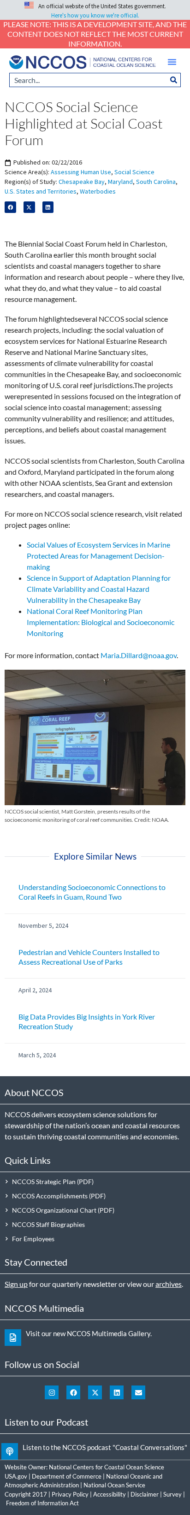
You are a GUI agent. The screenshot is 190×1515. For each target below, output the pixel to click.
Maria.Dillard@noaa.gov (139, 655)
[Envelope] (138, 1392)
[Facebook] (73, 1392)
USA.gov (16, 1476)
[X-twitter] (95, 1392)
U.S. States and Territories (41, 191)
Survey (172, 1494)
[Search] (174, 80)
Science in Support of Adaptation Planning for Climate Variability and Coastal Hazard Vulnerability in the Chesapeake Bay (99, 588)
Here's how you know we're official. (95, 15)
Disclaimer (145, 1494)
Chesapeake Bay (82, 181)
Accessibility (109, 1494)
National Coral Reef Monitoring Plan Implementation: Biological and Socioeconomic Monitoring (100, 622)
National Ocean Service (114, 1485)
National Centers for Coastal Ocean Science (106, 1467)
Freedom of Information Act (42, 1503)
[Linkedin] (117, 1392)
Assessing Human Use (81, 172)
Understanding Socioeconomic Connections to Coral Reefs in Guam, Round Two (92, 892)
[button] (172, 62)
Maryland (120, 181)
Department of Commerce (66, 1476)
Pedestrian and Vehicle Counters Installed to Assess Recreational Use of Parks (89, 957)
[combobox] (88, 80)
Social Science (134, 172)
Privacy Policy (70, 1494)
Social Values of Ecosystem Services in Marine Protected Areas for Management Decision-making (98, 555)
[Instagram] (52, 1392)
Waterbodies (98, 191)
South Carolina (156, 181)
